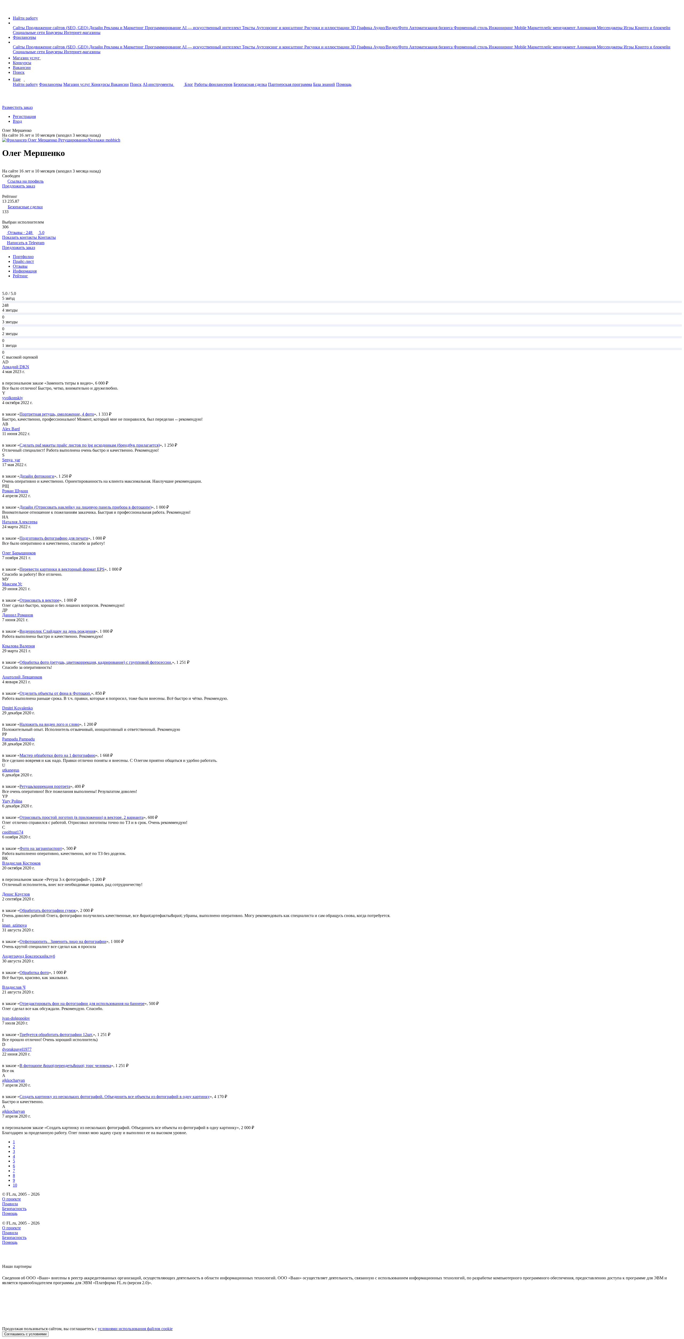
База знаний (324, 84)
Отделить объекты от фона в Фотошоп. (55, 693)
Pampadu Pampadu (18, 739)
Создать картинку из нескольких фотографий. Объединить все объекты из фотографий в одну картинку (115, 1096)
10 (15, 1185)
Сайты (19, 27)
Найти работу (25, 18)
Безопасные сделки (25, 207)
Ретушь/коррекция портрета (45, 786)
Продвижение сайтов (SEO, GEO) (57, 27)
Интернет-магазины (82, 32)
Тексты (249, 27)
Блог (189, 84)
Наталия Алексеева (19, 522)
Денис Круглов (16, 894)
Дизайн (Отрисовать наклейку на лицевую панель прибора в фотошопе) (85, 507)
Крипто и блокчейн (652, 27)
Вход (17, 121)
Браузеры (55, 32)
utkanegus (10, 770)
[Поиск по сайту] (17, 98)
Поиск (19, 72)
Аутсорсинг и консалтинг (280, 27)
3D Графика (362, 27)
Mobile (520, 27)
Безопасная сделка (250, 84)
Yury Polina (12, 801)
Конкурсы (22, 62)
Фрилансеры (24, 37)
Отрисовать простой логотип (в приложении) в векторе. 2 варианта (81, 817)
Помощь (343, 84)
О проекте (11, 1199)
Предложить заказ (18, 186)
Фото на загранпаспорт (41, 848)
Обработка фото (34, 972)
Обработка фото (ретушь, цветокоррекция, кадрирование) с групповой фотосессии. (96, 662)
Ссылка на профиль (25, 181)
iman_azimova (14, 925)
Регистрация (24, 116)
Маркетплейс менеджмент (552, 27)
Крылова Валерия (18, 646)
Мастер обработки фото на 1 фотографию (57, 755)
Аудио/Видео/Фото (391, 27)
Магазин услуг (27, 58)
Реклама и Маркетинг (124, 27)
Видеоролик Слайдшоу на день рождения (57, 631)
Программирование (163, 27)
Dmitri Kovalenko (17, 708)
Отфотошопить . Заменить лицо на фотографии (63, 941)
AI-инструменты (158, 84)
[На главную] (7, 9)
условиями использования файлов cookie (135, 1328)
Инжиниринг (501, 27)
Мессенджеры (610, 27)
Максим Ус (12, 584)
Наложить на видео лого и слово (49, 724)
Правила (10, 1204)
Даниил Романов (17, 615)
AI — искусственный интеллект (212, 27)
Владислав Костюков (21, 863)
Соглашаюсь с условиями (25, 1334)
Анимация (587, 27)
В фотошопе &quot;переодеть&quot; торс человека (65, 1065)
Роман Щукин (15, 491)
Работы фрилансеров (213, 84)
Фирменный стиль (471, 27)
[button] (14, 23)
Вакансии (22, 67)
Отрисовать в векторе (39, 600)
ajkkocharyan (13, 1080)
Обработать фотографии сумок (48, 910)
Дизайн (96, 27)
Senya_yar (11, 460)
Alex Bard (11, 429)
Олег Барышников (19, 553)
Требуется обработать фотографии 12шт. (56, 1034)
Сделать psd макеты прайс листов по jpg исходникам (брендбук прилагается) (90, 445)
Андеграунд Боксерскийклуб (28, 956)
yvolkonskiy (12, 398)
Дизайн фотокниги (37, 476)
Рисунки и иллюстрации (327, 27)
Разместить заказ (17, 107)
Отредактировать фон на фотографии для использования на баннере (82, 1003)
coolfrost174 (12, 832)
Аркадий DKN (15, 367)
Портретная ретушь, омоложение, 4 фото (57, 414)
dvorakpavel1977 (17, 1049)
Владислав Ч (13, 987)
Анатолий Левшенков (22, 677)
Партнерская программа (290, 84)
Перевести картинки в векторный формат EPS (62, 569)
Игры (629, 27)
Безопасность (14, 1208)
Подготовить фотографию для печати (54, 538)
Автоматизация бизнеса (431, 27)
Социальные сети (29, 32)
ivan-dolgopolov (16, 1018)
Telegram (25, 242)
